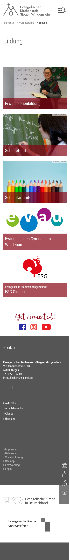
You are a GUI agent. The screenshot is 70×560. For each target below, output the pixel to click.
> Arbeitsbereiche (25, 22)
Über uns (10, 418)
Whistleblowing (14, 457)
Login (8, 469)
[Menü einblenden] (61, 10)
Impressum (11, 449)
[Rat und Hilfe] (64, 492)
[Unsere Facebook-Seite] (22, 327)
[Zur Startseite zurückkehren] (26, 4)
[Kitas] (64, 483)
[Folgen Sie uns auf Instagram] (33, 327)
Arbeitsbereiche (14, 408)
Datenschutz (12, 453)
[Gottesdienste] (64, 474)
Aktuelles (10, 403)
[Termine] (64, 465)
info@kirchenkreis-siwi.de (18, 377)
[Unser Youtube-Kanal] (46, 327)
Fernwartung (12, 465)
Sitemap (10, 461)
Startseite (9, 22)
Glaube (9, 413)
